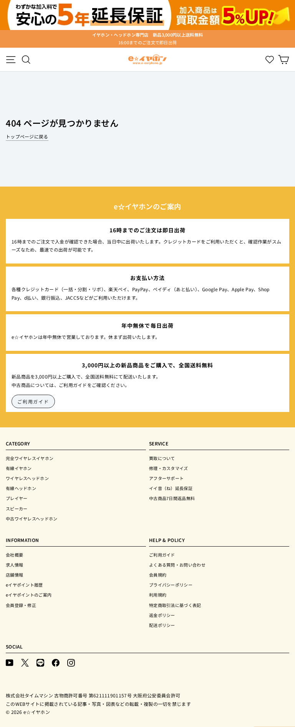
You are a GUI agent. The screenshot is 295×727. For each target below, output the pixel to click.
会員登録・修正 (21, 605)
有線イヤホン (19, 468)
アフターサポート (166, 478)
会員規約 (157, 575)
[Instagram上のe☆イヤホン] (71, 662)
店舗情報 (14, 575)
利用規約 (157, 595)
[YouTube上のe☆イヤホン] (9, 662)
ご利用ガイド (33, 401)
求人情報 (14, 565)
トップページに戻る (27, 136)
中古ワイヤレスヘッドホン (32, 518)
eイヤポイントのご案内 (28, 595)
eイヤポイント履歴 (24, 585)
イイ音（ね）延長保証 (170, 488)
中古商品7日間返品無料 (172, 498)
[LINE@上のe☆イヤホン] (40, 662)
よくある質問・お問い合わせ (177, 565)
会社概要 (14, 555)
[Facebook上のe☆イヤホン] (56, 662)
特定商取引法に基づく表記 (175, 605)
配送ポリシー (162, 625)
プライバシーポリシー (170, 585)
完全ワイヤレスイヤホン (29, 458)
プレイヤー (17, 498)
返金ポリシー (162, 615)
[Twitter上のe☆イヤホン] (25, 662)
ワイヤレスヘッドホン (27, 478)
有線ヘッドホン (21, 488)
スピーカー (17, 508)
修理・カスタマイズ (168, 468)
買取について (162, 458)
